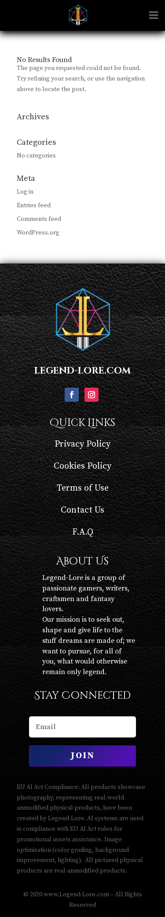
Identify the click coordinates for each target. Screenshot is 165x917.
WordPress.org (38, 233)
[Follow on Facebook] (72, 395)
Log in (25, 192)
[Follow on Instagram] (91, 395)
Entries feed (34, 205)
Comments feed (39, 219)
